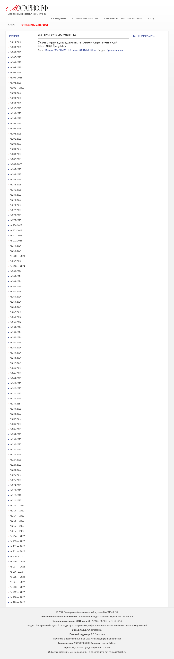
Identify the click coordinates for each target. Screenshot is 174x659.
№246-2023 (15, 368)
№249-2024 (15, 352)
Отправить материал (34, 25)
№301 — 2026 (17, 88)
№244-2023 (15, 378)
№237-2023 (15, 419)
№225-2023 (15, 480)
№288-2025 (15, 154)
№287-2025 (15, 159)
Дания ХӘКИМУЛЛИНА (84, 50)
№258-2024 (15, 307)
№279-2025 (15, 200)
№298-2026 (15, 103)
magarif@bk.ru (109, 643)
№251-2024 (15, 342)
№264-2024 (15, 276)
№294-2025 (15, 123)
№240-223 (15, 403)
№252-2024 (15, 337)
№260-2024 (15, 296)
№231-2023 (15, 449)
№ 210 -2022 (16, 556)
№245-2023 (15, 373)
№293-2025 (15, 128)
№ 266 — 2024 (17, 266)
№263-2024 (15, 281)
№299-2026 (15, 98)
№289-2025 (15, 149)
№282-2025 (15, 184)
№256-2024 (15, 317)
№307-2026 (15, 57)
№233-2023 (15, 439)
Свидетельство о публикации (123, 18)
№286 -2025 (16, 164)
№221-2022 (15, 500)
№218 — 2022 (17, 521)
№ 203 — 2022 (17, 587)
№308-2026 (15, 52)
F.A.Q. (151, 18)
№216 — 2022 (17, 526)
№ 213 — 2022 (17, 541)
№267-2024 (15, 261)
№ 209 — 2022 (17, 561)
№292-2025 (15, 133)
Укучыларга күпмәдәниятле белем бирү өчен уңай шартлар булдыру (77, 44)
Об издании (58, 18)
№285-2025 (15, 169)
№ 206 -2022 (16, 572)
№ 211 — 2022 (17, 551)
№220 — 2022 (17, 505)
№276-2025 (15, 215)
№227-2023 (15, 459)
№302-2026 (15, 83)
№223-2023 (15, 490)
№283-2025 (15, 179)
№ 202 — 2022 (17, 592)
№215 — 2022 (17, 531)
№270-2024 (15, 246)
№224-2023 (15, 485)
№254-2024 (15, 327)
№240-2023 (15, 398)
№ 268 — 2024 (17, 256)
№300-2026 (15, 93)
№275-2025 (15, 220)
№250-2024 (15, 347)
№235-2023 (15, 429)
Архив (11, 25)
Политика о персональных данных (71, 638)
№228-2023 (15, 470)
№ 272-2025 (16, 240)
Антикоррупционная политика (106, 638)
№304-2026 (15, 72)
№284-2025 (15, 174)
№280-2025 (15, 195)
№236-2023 (15, 424)
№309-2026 (15, 47)
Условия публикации (85, 18)
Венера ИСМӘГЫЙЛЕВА (58, 50)
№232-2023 (15, 444)
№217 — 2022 (17, 515)
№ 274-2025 (16, 225)
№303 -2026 (16, 77)
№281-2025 (15, 189)
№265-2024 (15, 271)
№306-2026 (15, 62)
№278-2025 (15, 205)
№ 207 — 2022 (17, 566)
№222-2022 (15, 495)
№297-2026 (15, 108)
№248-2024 (15, 358)
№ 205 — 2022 (17, 577)
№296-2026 (15, 113)
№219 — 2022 (17, 510)
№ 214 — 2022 (17, 536)
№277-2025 (15, 210)
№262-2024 (15, 286)
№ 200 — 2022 (17, 597)
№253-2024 (15, 332)
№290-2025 (15, 144)
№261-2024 (15, 291)
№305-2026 (15, 67)
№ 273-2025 (16, 230)
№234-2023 (15, 434)
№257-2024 (15, 312)
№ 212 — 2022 (17, 546)
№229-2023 (15, 465)
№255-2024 (15, 322)
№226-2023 (15, 475)
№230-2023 (15, 454)
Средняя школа (115, 50)
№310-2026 (15, 42)
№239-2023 (15, 409)
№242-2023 (15, 388)
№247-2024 (15, 363)
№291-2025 (15, 139)
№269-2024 (15, 251)
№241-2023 (15, 393)
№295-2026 (15, 118)
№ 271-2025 (16, 235)
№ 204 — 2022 (17, 582)
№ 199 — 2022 (17, 602)
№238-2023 (15, 414)
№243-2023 (15, 383)
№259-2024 (15, 302)
